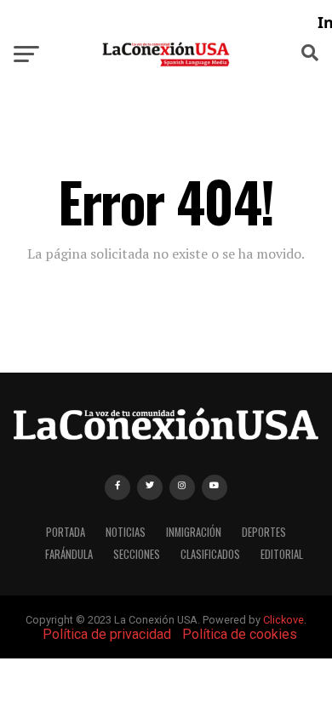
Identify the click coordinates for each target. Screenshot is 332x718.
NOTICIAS (126, 532)
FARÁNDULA (69, 554)
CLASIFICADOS (210, 554)
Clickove (283, 619)
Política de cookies (239, 634)
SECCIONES (136, 554)
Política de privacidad (107, 634)
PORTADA (65, 532)
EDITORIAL (281, 554)
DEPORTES (264, 532)
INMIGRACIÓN (193, 532)
